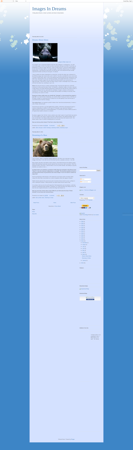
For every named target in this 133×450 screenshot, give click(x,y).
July (83, 246)
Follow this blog (90, 299)
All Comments (84, 181)
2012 (82, 262)
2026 (82, 221)
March (84, 254)
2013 (82, 241)
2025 (82, 223)
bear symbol (38, 197)
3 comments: (52, 125)
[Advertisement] (43, 24)
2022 (82, 227)
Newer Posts (36, 202)
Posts (82, 179)
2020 (82, 229)
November (84, 242)
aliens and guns (39, 127)
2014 (82, 239)
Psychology (85, 214)
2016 (82, 235)
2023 (82, 225)
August (84, 244)
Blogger (73, 439)
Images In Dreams (49, 8)
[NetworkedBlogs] (90, 297)
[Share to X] (61, 125)
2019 (82, 231)
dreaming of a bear (49, 197)
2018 (82, 233)
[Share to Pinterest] (64, 125)
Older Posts (73, 202)
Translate (90, 200)
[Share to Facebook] (62, 125)
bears (43, 197)
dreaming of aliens (55, 127)
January (84, 260)
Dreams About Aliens (40, 40)
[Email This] (58, 125)
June (83, 248)
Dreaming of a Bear (39, 135)
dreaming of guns (64, 127)
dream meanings (47, 127)
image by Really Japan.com (64, 62)
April (83, 252)
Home (54, 202)
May (83, 250)
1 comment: (52, 195)
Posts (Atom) (58, 206)
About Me (34, 213)
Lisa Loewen (96, 214)
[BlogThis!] (59, 125)
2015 (82, 237)
